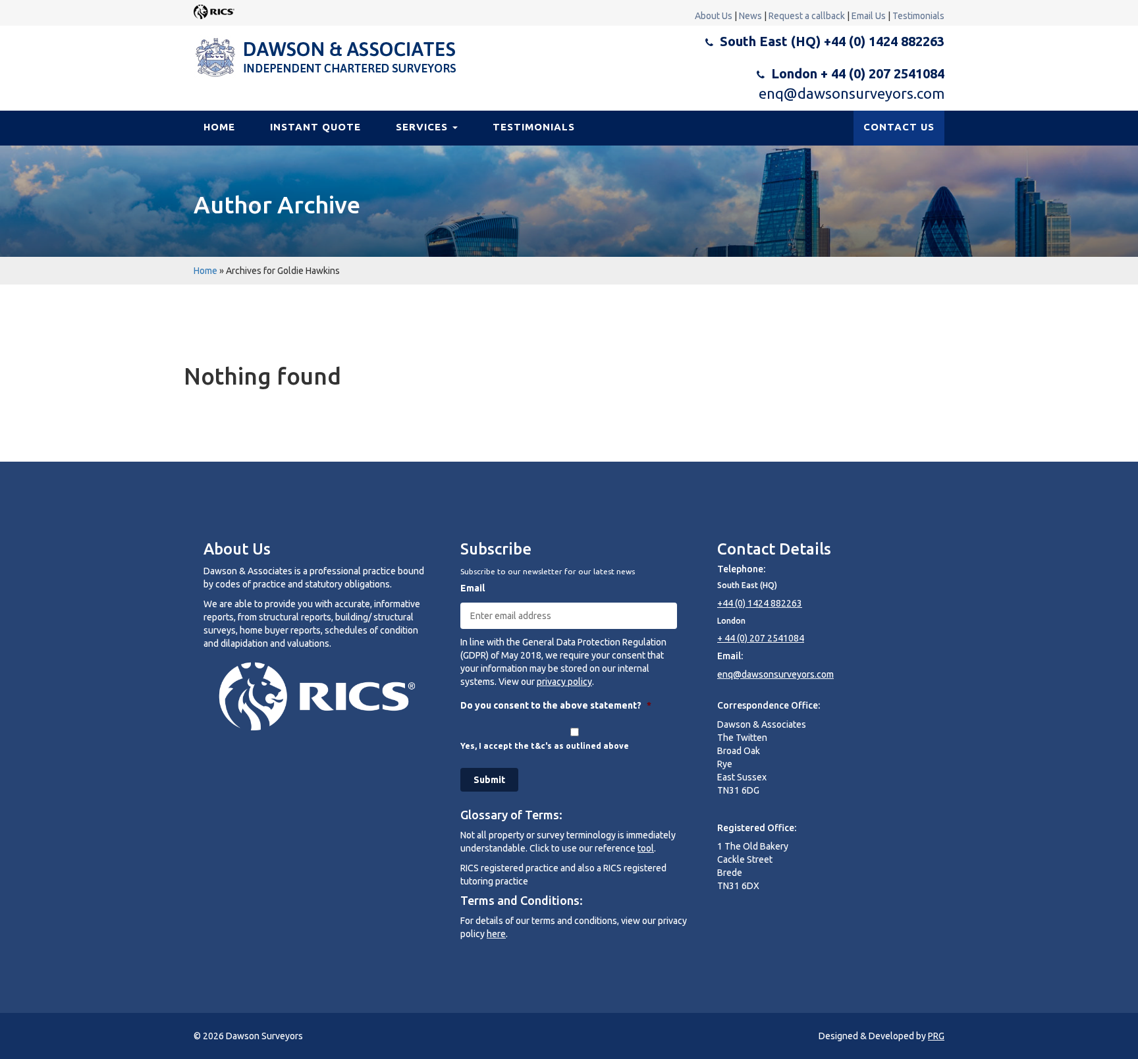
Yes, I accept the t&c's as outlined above (544, 746)
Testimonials (918, 16)
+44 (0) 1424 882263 (759, 603)
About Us (713, 16)
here (496, 934)
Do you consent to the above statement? (555, 705)
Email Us (869, 16)
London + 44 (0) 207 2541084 (857, 73)
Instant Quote (315, 126)
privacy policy (564, 681)
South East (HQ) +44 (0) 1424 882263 (832, 41)
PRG (936, 1036)
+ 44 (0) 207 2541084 (760, 638)
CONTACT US (899, 126)
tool (645, 848)
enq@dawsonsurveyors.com (851, 93)
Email (472, 588)
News (750, 16)
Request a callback (807, 16)
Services (423, 126)
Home (219, 126)
